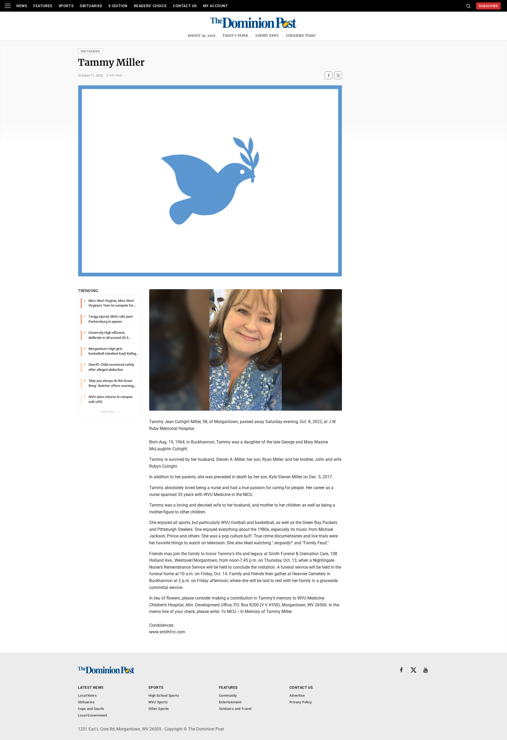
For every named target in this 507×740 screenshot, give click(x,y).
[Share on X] (338, 75)
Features (42, 6)
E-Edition (118, 6)
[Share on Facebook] (328, 75)
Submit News (267, 36)
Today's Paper (235, 36)
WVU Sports (158, 702)
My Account (215, 6)
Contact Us (185, 6)
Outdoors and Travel (235, 709)
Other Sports (158, 709)
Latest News (91, 687)
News (21, 6)
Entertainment (230, 702)
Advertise (297, 695)
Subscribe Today (301, 36)
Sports (66, 6)
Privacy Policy (300, 702)
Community (228, 695)
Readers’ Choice (150, 6)
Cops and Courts (91, 709)
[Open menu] (7, 6)
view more (107, 412)
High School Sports (163, 695)
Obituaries (91, 6)
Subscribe (488, 6)
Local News (87, 695)
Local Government (92, 715)
